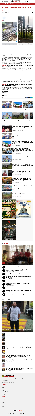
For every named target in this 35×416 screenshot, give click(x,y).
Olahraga (3, 406)
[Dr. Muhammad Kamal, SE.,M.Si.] (3, 352)
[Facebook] (27, 97)
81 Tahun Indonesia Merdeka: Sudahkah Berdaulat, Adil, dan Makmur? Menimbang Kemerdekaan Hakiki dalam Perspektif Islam (18, 356)
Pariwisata (3, 402)
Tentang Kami (4, 386)
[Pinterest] (16, 410)
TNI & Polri (3, 399)
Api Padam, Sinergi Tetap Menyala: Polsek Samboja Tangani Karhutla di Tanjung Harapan (17, 121)
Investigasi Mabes (17, 413)
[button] (25, 1)
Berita (13, 145)
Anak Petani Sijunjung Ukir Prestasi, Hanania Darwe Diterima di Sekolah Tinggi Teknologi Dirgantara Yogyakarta (22, 127)
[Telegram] (31, 97)
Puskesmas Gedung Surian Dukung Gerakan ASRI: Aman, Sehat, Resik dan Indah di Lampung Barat (17, 110)
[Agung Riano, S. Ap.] (3, 334)
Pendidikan (14, 130)
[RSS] (21, 410)
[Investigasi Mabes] (15, 1)
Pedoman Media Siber (5, 391)
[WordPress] (18, 410)
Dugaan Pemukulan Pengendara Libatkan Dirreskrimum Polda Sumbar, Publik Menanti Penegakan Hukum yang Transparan (19, 369)
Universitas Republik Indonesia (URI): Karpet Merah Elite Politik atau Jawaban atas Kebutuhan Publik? (19, 360)
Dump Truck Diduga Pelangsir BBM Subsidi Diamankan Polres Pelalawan (28, 121)
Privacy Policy (4, 394)
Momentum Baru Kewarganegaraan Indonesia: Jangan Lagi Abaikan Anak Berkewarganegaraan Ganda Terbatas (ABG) (18, 364)
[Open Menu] (27, 1)
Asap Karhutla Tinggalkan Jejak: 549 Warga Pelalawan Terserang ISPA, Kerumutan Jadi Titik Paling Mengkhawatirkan (21, 179)
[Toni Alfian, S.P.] (3, 343)
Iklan (2, 388)
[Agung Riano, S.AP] (3, 360)
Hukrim (3, 405)
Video (2, 403)
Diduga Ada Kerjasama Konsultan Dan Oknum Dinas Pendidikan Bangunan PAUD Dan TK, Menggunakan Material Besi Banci (19, 270)
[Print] (25, 97)
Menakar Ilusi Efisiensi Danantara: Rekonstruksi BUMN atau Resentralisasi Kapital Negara (18, 351)
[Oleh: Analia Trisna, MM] (3, 365)
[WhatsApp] (32, 97)
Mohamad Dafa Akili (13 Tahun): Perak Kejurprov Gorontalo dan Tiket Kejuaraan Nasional (18, 284)
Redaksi (3, 387)
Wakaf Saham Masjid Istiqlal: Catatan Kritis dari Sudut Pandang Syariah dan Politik (19, 338)
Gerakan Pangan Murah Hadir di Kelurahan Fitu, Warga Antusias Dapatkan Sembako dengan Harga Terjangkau (22, 187)
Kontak (3, 390)
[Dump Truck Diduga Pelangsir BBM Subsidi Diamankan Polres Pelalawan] (28, 115)
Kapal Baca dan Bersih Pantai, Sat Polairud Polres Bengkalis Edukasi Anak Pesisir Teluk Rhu (6, 110)
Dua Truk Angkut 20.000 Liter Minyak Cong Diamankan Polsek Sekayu (18, 266)
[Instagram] (20, 410)
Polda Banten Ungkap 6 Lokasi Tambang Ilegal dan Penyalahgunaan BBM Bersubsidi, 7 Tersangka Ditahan (18, 291)
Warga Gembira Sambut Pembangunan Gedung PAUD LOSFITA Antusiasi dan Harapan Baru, (19, 280)
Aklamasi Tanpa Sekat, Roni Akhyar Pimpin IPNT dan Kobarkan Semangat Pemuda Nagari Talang (18, 273)
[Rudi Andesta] (3, 347)
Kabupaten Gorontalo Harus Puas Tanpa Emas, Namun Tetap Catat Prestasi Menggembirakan (19, 277)
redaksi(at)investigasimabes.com (8, 382)
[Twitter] (29, 97)
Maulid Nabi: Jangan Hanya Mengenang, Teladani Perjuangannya (17, 342)
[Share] (32, 12)
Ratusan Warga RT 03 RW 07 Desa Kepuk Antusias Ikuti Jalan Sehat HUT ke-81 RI (19, 287)
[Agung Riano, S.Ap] (3, 339)
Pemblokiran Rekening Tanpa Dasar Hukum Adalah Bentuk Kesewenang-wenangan (18, 334)
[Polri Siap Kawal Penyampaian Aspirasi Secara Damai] (7, 115)
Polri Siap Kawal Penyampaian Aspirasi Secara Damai (5, 121)
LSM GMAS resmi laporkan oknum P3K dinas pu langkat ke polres (17, 294)
